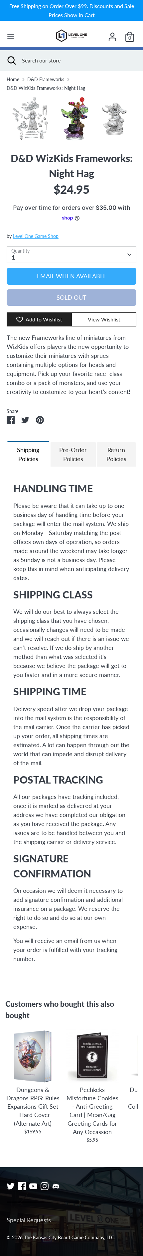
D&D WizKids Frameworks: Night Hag (46, 88)
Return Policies (116, 454)
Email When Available (71, 276)
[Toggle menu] (10, 36)
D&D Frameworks (45, 79)
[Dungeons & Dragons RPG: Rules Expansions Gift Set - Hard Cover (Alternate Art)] (33, 1056)
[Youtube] (33, 1186)
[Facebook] (22, 1186)
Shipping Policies (28, 454)
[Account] (112, 34)
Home (13, 79)
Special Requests (29, 1220)
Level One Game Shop (36, 236)
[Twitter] (11, 1186)
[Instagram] (45, 1186)
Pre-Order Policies (73, 454)
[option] (71, 119)
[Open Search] (11, 60)
